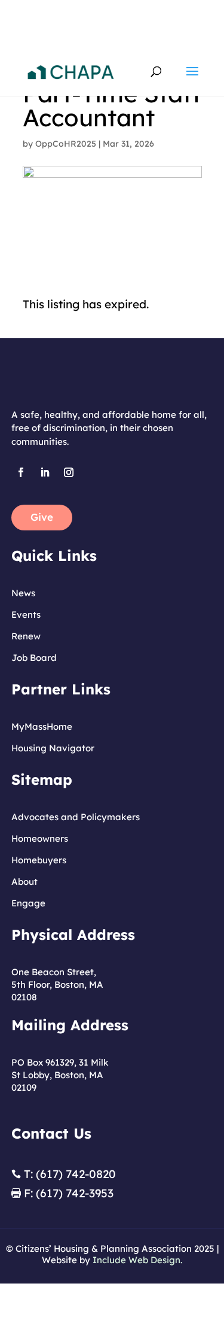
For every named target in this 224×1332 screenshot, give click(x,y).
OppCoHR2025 (65, 143)
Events (26, 614)
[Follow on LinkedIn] (44, 472)
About (24, 881)
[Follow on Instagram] (68, 472)
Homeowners (39, 838)
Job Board (34, 657)
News (23, 593)
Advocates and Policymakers (75, 817)
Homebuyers (38, 860)
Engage (28, 903)
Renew (26, 636)
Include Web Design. (137, 1260)
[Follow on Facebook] (20, 472)
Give (41, 517)
